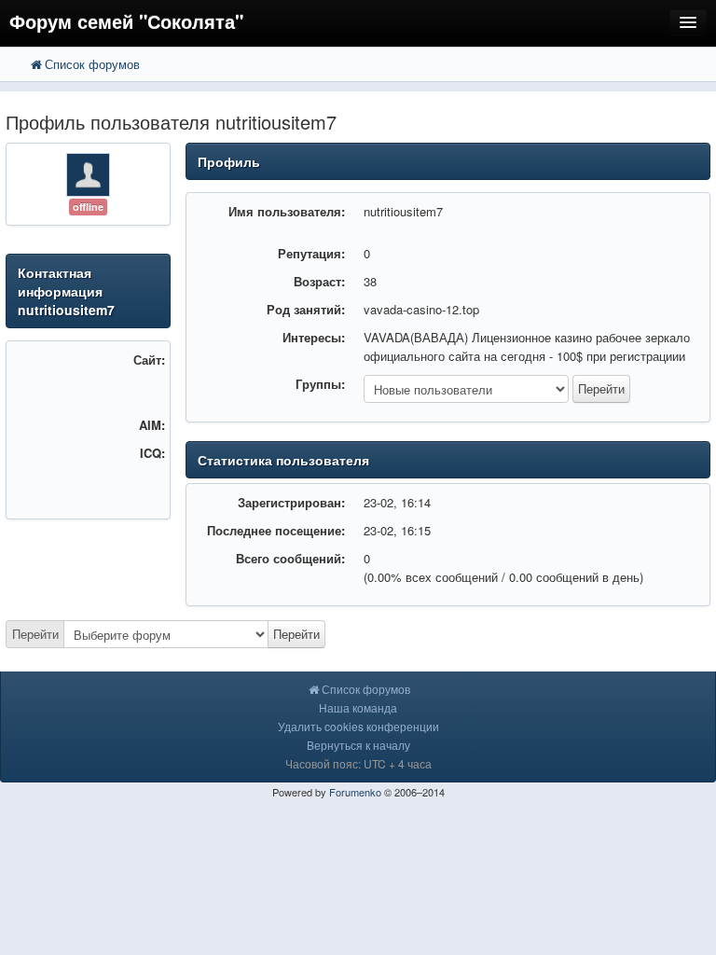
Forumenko (355, 791)
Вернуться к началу (358, 745)
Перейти (35, 634)
